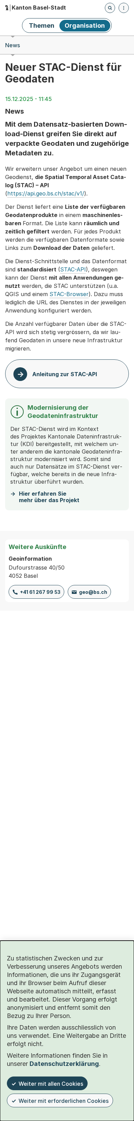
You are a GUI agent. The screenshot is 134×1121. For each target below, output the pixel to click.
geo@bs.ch (93, 592)
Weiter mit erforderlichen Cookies (64, 1100)
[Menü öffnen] (124, 8)
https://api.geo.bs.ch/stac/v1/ (45, 193)
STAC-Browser (69, 294)
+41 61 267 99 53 (40, 592)
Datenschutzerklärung (64, 1063)
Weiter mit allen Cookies (51, 1083)
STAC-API (73, 269)
